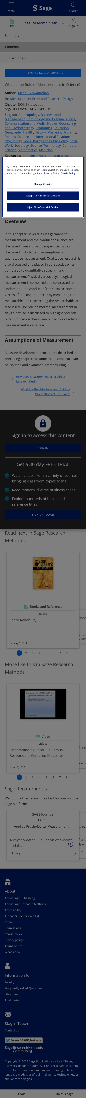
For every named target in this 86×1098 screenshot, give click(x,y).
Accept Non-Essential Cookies (43, 195)
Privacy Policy (52, 173)
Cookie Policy (68, 173)
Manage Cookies (43, 184)
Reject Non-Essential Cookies (43, 207)
